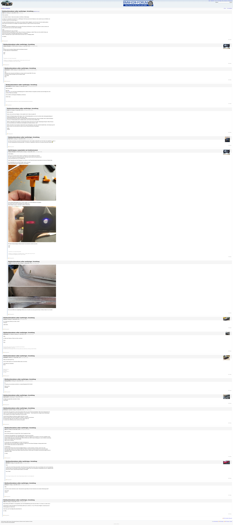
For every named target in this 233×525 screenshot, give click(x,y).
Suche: (216, 2)
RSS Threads (227, 521)
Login (209, 0)
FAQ (222, 0)
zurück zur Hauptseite (6, 8)
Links (216, 0)
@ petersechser (34, 86)
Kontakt (231, 521)
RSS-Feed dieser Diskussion (227, 518)
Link (9, 91)
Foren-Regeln (219, 0)
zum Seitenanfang (215, 521)
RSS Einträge (221, 521)
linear (225, 8)
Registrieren (212, 0)
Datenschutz (230, 0)
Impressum (226, 0)
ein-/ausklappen (229, 8)
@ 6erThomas (27, 429)
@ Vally (31, 138)
